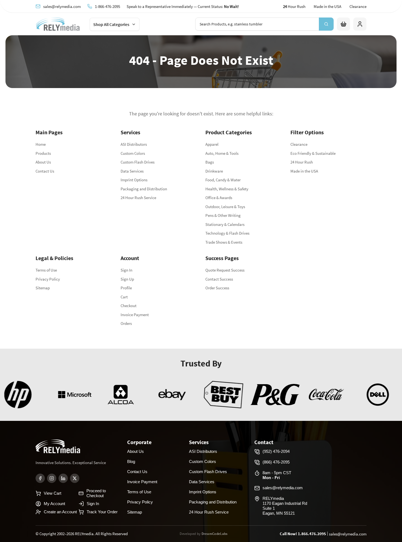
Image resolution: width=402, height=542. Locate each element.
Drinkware (214, 171)
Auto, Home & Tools (221, 153)
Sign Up (127, 279)
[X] (74, 478)
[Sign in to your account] (359, 24)
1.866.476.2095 (312, 533)
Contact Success (219, 279)
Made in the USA (327, 6)
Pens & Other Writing (223, 215)
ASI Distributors (134, 144)
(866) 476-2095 (276, 462)
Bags (209, 162)
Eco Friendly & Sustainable (313, 153)
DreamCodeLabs (215, 533)
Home (41, 144)
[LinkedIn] (63, 478)
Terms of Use (46, 270)
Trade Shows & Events (223, 242)
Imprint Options (134, 179)
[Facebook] (40, 478)
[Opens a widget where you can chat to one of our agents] (364, 510)
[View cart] (343, 24)
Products (43, 153)
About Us (43, 162)
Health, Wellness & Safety (226, 188)
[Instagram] (51, 478)
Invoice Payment (135, 314)
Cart (124, 296)
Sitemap (43, 287)
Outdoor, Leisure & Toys (225, 206)
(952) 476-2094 (276, 451)
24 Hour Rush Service (138, 197)
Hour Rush (294, 6)
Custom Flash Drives (138, 162)
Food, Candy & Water (223, 179)
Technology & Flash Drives (227, 233)
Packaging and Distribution (144, 188)
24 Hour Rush (301, 162)
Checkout (128, 305)
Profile (126, 287)
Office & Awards (218, 197)
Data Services (132, 171)
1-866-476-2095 (107, 6)
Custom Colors (133, 153)
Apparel (212, 144)
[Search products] (326, 24)
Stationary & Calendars (224, 224)
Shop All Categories (111, 24)
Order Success (217, 287)
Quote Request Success (224, 270)
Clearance (357, 6)
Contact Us (45, 171)
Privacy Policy (48, 279)
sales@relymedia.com (62, 6)
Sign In (126, 270)
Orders (126, 323)
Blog (131, 461)
